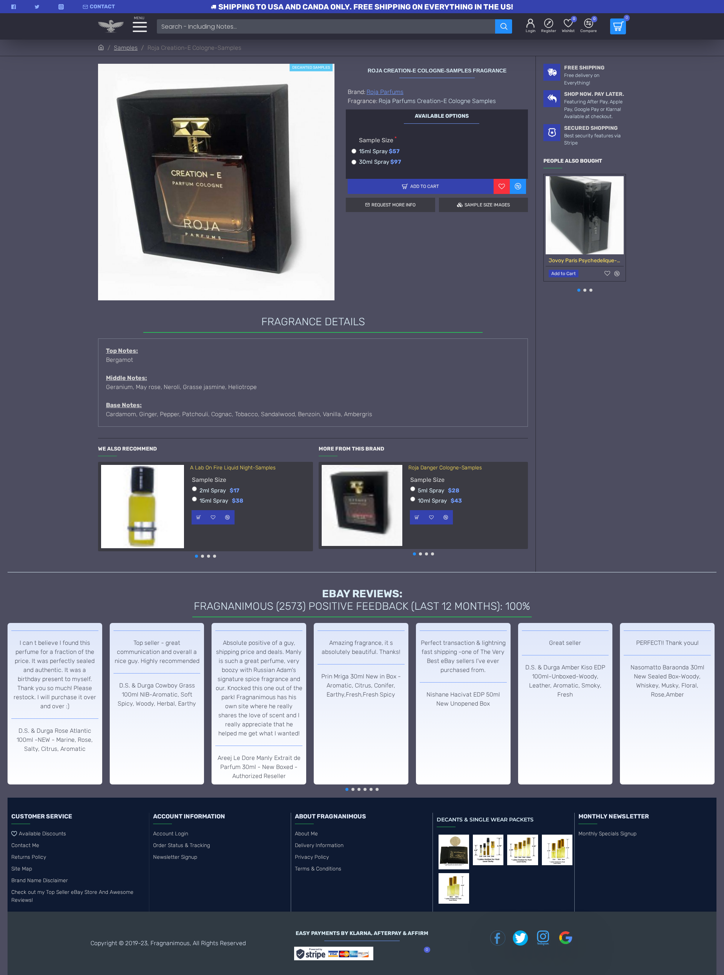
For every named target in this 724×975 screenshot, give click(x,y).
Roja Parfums (385, 91)
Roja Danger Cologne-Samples (445, 467)
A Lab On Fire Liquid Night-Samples (233, 467)
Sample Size (376, 140)
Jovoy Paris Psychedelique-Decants (586, 260)
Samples (126, 47)
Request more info (393, 205)
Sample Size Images (487, 205)
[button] (196, 556)
